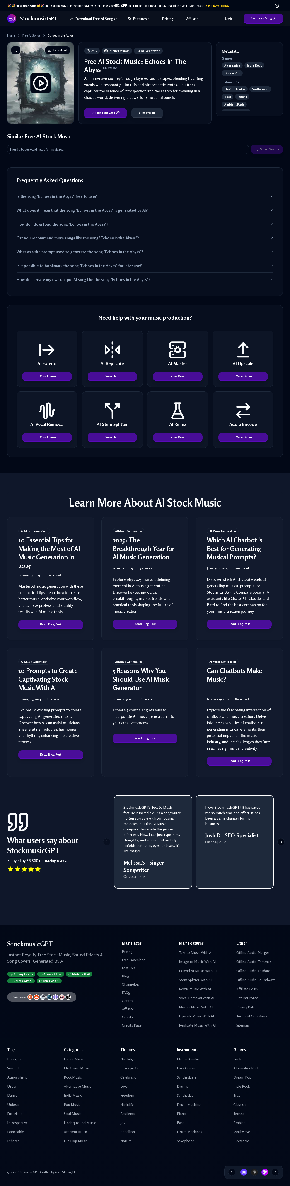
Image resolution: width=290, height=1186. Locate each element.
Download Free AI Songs (95, 18)
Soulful (13, 1068)
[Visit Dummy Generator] (242, 1172)
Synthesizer (186, 1095)
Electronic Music (76, 1068)
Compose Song (261, 18)
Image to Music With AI (197, 961)
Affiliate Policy (247, 989)
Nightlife (127, 1104)
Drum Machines (189, 1131)
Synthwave (241, 1131)
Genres (127, 1000)
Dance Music (74, 1059)
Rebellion (127, 1131)
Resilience (127, 1113)
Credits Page (132, 1025)
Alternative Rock (246, 1068)
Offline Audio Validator (254, 970)
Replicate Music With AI (197, 1025)
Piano (181, 1113)
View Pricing (147, 112)
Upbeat (13, 1104)
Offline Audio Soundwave (256, 979)
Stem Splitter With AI (195, 979)
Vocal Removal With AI (196, 998)
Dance (12, 1095)
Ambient (240, 1122)
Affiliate (192, 18)
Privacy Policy (246, 1007)
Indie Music (73, 1095)
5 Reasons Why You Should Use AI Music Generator (141, 679)
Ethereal (13, 1141)
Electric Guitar (188, 1059)
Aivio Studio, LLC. (66, 1172)
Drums (182, 1086)
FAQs (126, 992)
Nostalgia (127, 1059)
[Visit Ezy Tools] (253, 1172)
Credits (127, 1017)
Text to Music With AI (196, 952)
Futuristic (14, 1113)
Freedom (127, 1095)
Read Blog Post (50, 624)
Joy (122, 1122)
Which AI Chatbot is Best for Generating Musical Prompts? (234, 548)
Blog (125, 976)
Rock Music (73, 1077)
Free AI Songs (31, 35)
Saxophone (185, 1141)
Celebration (129, 1077)
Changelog (130, 984)
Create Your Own (103, 112)
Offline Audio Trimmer (253, 961)
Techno (239, 1113)
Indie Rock (241, 1086)
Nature (126, 1141)
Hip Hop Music (75, 1141)
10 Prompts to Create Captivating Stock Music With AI (47, 679)
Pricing (168, 18)
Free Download (133, 959)
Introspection (130, 1068)
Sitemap (242, 1025)
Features (140, 18)
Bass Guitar (186, 1068)
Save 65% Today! (217, 5)
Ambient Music (75, 1131)
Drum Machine (189, 1104)
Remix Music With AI (195, 989)
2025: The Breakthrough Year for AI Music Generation (143, 548)
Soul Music (72, 1113)
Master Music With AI (196, 1007)
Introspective (17, 1122)
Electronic (241, 1141)
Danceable (15, 1131)
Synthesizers (186, 1077)
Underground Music (80, 1122)
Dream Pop (242, 1077)
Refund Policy (247, 998)
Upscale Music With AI (196, 1016)
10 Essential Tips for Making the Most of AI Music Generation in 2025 (49, 553)
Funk (237, 1059)
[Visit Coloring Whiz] (263, 1172)
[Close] (277, 5)
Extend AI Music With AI (198, 970)
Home (11, 35)
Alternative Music (77, 1086)
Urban (12, 1086)
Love (124, 1086)
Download (60, 50)
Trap (236, 1095)
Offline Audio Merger (252, 952)
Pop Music (72, 1104)
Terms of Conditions (252, 1016)
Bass (180, 1122)
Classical (239, 1104)
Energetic (14, 1059)
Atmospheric (17, 1077)
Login (229, 18)
